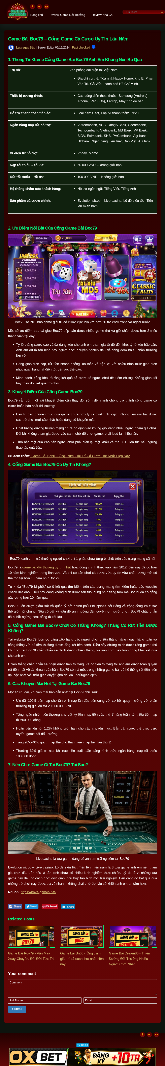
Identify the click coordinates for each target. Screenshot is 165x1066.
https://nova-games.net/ (38, 892)
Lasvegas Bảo (25, 47)
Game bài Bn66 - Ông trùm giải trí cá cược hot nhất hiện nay (82, 958)
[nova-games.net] (17, 12)
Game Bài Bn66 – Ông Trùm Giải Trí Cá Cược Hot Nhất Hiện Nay (80, 456)
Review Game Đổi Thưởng (67, 15)
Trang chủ (36, 15)
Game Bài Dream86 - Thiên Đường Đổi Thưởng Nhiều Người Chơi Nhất (129, 958)
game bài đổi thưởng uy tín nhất (46, 567)
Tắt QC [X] (82, 1045)
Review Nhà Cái (102, 15)
